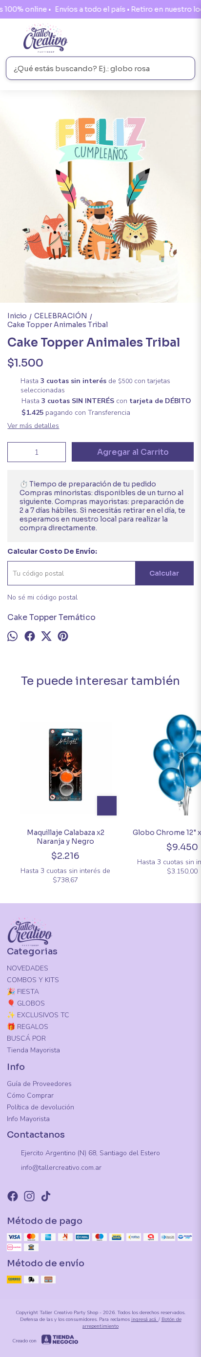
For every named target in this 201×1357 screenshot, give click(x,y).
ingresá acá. (145, 1319)
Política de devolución (40, 1107)
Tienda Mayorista (33, 1050)
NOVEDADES (27, 968)
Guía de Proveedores (39, 1083)
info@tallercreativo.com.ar (61, 1167)
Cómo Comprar (30, 1095)
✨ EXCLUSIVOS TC (38, 1015)
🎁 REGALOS (27, 1026)
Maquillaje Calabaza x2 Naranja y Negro (65, 837)
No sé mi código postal (42, 597)
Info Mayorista (28, 1119)
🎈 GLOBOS (26, 1003)
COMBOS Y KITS (33, 980)
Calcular (164, 573)
